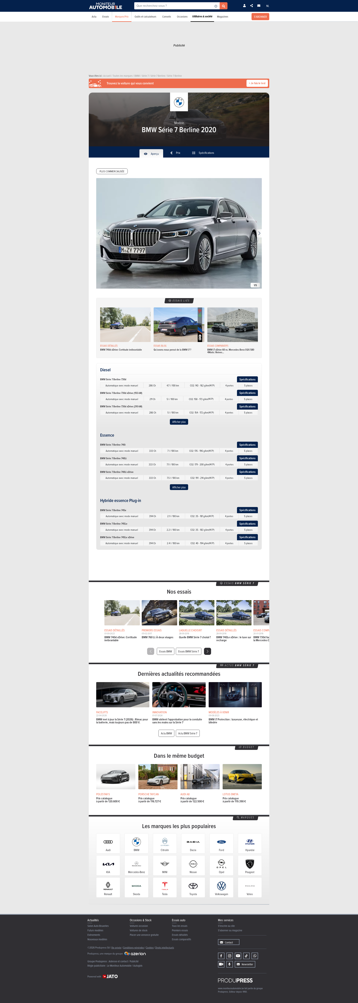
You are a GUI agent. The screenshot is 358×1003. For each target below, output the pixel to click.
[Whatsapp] (255, 956)
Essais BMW (165, 651)
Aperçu (154, 154)
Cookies (150, 947)
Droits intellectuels (164, 947)
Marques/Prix (121, 16)
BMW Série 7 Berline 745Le (113, 523)
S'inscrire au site (226, 926)
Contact (229, 942)
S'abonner (260, 17)
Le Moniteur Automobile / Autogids (124, 966)
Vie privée (116, 947)
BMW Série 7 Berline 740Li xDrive (117, 472)
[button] (259, 233)
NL (267, 5)
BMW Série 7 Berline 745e (113, 510)
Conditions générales (133, 947)
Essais (105, 16)
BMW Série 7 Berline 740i (112, 444)
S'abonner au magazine (230, 930)
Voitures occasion (139, 926)
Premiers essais (180, 930)
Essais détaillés (180, 935)
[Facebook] (221, 956)
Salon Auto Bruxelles (98, 926)
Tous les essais (179, 926)
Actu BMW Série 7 (187, 733)
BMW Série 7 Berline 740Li (113, 458)
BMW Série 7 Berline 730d (113, 379)
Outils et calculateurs (145, 16)
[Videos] (221, 964)
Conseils (166, 16)
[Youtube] (238, 956)
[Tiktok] (246, 956)
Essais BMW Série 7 (188, 651)
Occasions (182, 16)
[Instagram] (229, 956)
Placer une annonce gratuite (144, 935)
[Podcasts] (229, 964)
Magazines (222, 16)
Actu (94, 16)
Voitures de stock (138, 930)
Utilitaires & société (202, 16)
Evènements (93, 935)
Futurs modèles (95, 930)
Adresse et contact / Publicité (124, 961)
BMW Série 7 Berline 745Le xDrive (117, 537)
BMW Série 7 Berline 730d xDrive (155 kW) (121, 393)
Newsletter (247, 964)
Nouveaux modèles (97, 939)
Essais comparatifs (181, 939)
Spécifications (206, 153)
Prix (177, 153)
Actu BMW (166, 733)
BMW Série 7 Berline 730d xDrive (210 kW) (121, 406)
